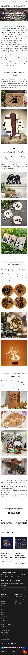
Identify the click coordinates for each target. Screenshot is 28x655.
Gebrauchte (4, 605)
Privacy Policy (4, 637)
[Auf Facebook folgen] (2, 643)
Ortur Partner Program (6, 624)
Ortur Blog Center (9, 5)
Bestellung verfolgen (20, 599)
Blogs (2, 614)
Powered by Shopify (11, 651)
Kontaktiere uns (19, 603)
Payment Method (5, 639)
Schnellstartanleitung (20, 596)
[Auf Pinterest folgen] (9, 643)
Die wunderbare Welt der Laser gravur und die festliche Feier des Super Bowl (6, 555)
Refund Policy (4, 632)
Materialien (3, 603)
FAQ (16, 601)
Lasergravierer (4, 596)
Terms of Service (5, 630)
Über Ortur (3, 612)
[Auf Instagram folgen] (5, 643)
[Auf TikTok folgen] (15, 643)
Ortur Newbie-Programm (4, 627)
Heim (2, 5)
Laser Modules (4, 599)
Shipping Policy (4, 634)
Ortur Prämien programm (4, 617)
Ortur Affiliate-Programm (4, 621)
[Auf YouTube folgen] (12, 643)
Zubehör (3, 601)
